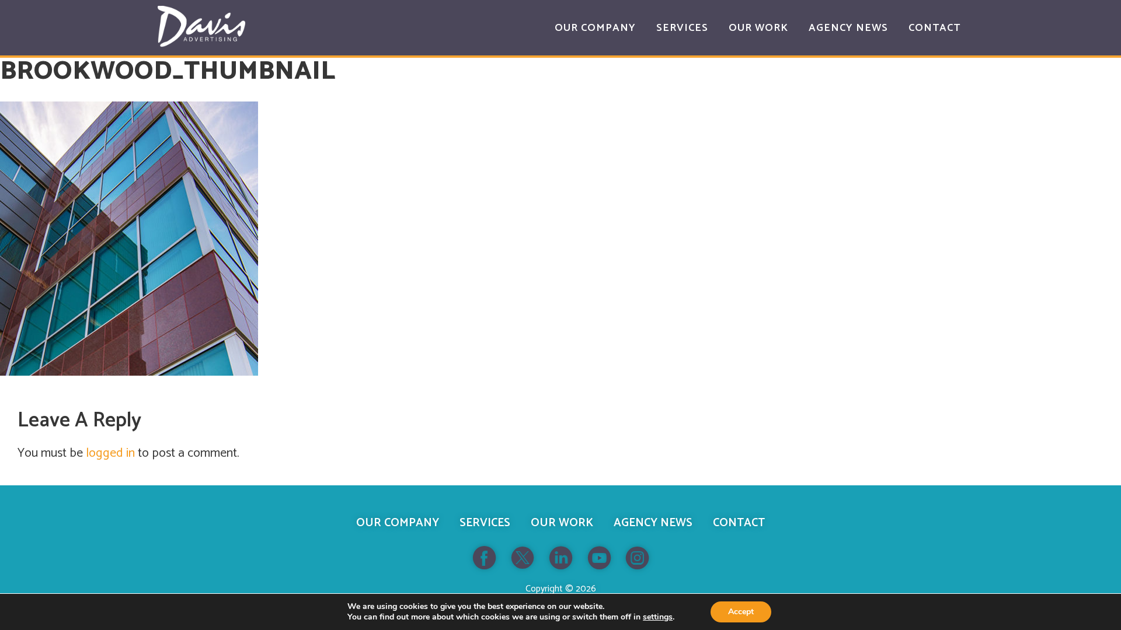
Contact (739, 523)
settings (658, 617)
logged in (110, 453)
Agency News (653, 523)
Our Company (397, 523)
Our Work (562, 523)
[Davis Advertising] (201, 26)
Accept (741, 611)
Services (484, 523)
